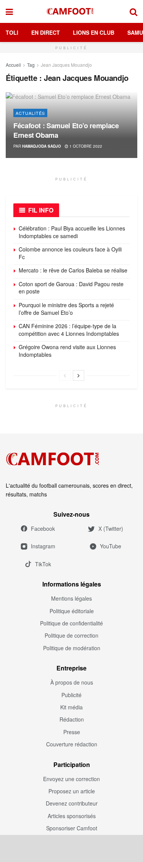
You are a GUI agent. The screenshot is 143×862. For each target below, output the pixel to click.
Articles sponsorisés (72, 816)
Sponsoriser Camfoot (71, 828)
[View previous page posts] (65, 375)
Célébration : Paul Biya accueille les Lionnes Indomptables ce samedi (72, 232)
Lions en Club (93, 32)
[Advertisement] (72, 848)
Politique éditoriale (72, 611)
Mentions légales (71, 598)
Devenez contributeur (72, 803)
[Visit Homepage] (71, 11)
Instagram (43, 546)
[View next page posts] (78, 375)
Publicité (71, 695)
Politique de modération (71, 648)
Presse (71, 732)
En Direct (45, 32)
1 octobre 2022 (85, 146)
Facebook (43, 528)
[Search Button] (133, 11)
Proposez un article (71, 791)
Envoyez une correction (71, 779)
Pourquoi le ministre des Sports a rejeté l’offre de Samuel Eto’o (66, 308)
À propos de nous (71, 682)
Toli (12, 32)
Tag (31, 64)
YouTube (110, 546)
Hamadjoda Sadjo (41, 146)
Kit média (71, 707)
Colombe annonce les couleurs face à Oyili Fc (70, 253)
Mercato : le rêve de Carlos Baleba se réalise (73, 270)
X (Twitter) (110, 528)
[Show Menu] (9, 11)
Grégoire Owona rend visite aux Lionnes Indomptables (67, 350)
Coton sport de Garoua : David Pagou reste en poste (71, 287)
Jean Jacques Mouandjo (66, 64)
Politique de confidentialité (71, 623)
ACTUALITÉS (30, 113)
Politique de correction (71, 635)
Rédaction (71, 719)
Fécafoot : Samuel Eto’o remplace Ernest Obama (66, 130)
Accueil (13, 64)
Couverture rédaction (71, 744)
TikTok (43, 564)
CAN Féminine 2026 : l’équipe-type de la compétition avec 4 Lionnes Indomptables (69, 329)
